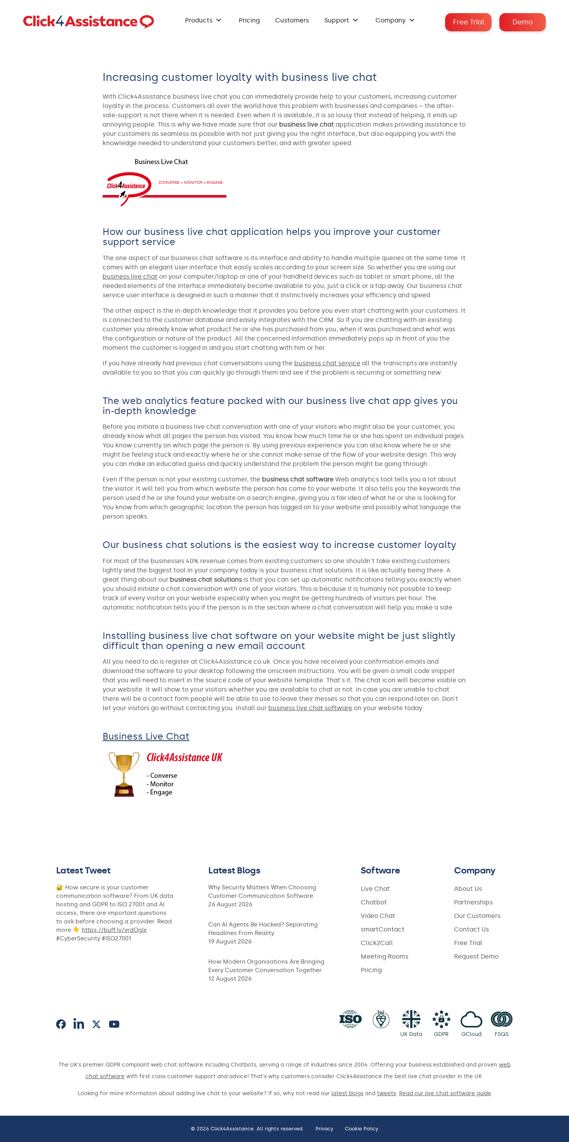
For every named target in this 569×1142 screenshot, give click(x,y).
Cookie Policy (361, 1129)
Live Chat (375, 888)
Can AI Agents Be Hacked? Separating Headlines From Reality (263, 929)
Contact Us (471, 929)
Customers (292, 20)
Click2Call (377, 943)
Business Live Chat (146, 736)
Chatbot (374, 902)
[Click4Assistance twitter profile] (96, 1024)
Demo (522, 22)
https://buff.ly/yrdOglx (114, 929)
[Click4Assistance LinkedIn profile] (79, 1024)
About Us (468, 888)
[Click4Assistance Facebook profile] (61, 1024)
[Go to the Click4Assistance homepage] (88, 22)
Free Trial (468, 22)
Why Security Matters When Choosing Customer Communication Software (262, 891)
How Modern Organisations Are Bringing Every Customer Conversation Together (266, 966)
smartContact (382, 929)
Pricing (249, 20)
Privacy (324, 1129)
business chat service (327, 363)
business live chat (130, 276)
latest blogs (347, 1093)
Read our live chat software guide (445, 1093)
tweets (386, 1093)
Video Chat (378, 915)
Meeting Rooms (384, 956)
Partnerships (473, 902)
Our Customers (477, 915)
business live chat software (310, 708)
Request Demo (476, 956)
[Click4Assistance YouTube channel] (114, 1024)
